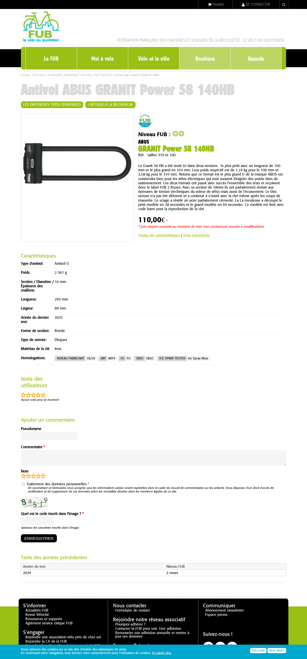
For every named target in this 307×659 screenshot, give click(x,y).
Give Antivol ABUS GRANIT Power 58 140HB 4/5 (38, 475)
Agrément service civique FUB (49, 623)
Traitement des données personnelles (58, 484)
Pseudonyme (31, 429)
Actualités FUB (36, 610)
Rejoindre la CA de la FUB (46, 641)
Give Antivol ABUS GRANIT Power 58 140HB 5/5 (43, 475)
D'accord (258, 650)
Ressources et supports (43, 619)
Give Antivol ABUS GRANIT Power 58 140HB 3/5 (33, 475)
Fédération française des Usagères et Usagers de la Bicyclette (178, 40)
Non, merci (276, 650)
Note (25, 471)
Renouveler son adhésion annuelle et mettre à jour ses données (152, 635)
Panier (218, 4)
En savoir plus (161, 653)
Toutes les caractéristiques (159, 235)
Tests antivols (103, 75)
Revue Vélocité (37, 614)
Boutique (205, 58)
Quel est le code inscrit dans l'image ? (52, 514)
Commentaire (33, 447)
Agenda (256, 58)
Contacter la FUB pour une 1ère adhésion (148, 628)
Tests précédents (196, 235)
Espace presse (216, 614)
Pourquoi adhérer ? (130, 624)
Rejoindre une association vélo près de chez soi (63, 637)
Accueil (25, 75)
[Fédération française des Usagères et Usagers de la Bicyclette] (41, 40)
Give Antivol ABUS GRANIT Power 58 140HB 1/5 (23, 475)
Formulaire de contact (132, 610)
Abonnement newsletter (224, 610)
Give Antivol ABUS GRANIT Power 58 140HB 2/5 (28, 475)
